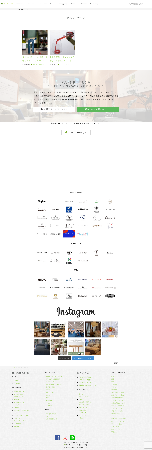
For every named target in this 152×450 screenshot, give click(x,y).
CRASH (81, 399)
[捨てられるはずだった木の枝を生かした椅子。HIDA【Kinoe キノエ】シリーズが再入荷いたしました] (42, 329)
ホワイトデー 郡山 (117, 395)
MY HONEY (50, 387)
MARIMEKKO (19, 391)
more (116, 363)
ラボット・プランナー (119, 418)
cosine (48, 395)
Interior (30, 4)
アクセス (114, 387)
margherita (82, 410)
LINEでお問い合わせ (98, 109)
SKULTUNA (18, 418)
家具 (112, 376)
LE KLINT (17, 423)
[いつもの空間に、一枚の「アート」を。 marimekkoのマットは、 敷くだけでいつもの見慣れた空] (59, 329)
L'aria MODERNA (85, 402)
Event (53, 4)
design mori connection (54, 384)
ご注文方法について (118, 403)
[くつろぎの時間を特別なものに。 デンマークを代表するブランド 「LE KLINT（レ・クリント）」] (93, 329)
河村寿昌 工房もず (85, 382)
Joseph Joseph (19, 413)
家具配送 (114, 390)
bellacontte (82, 418)
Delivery (94, 4)
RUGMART (83, 415)
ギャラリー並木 (116, 429)
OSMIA (16, 426)
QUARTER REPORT (53, 379)
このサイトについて (118, 408)
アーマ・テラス (116, 424)
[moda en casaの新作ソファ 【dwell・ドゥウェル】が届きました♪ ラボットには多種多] (93, 347)
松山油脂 (49, 400)
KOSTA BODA (19, 397)
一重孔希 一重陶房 (85, 380)
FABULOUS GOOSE (21, 415)
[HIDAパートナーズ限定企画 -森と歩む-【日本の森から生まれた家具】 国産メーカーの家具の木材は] (76, 347)
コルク (62, 64)
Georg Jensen (18, 394)
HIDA (81, 394)
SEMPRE (17, 383)
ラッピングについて (118, 405)
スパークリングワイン (46, 64)
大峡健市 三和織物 (85, 377)
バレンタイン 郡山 (117, 392)
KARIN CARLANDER (21, 410)
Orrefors (17, 399)
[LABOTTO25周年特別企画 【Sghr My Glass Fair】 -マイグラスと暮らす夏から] (110, 329)
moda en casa (83, 397)
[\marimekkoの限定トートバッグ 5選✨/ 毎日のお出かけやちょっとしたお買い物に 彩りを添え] (59, 347)
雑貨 (112, 379)
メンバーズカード (117, 400)
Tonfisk (16, 407)
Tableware (42, 4)
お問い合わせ (116, 413)
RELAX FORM (84, 404)
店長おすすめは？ (117, 398)
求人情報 (114, 384)
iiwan (48, 390)
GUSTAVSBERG (19, 402)
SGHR (16, 381)
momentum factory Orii (54, 376)
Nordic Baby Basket (21, 421)
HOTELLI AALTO (117, 421)
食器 (112, 382)
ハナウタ (49, 405)
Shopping (63, 4)
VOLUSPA (50, 416)
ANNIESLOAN (51, 419)
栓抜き (35, 64)
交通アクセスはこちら (54, 109)
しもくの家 (115, 426)
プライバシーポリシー (119, 411)
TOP (14, 9)
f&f (47, 398)
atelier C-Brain (51, 382)
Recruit (74, 4)
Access (84, 4)
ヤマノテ (49, 403)
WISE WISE (83, 407)
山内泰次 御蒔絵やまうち (87, 385)
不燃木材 (114, 432)
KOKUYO (82, 412)
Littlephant (17, 405)
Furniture (19, 4)
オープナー (70, 64)
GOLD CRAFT (51, 392)
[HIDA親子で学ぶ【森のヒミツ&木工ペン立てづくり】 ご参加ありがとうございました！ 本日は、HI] (76, 329)
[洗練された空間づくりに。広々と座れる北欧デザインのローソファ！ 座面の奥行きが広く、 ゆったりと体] (42, 347)
